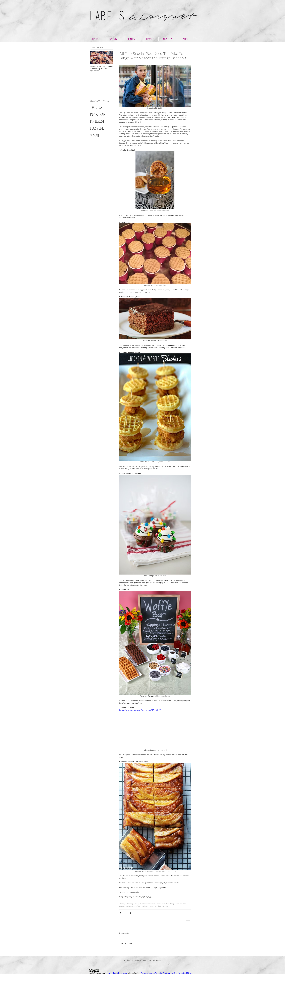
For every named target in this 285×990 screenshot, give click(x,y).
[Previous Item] (94, 57)
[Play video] (155, 729)
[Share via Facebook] (120, 949)
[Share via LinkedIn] (131, 949)
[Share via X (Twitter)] (126, 949)
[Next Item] (110, 57)
